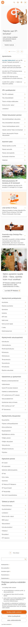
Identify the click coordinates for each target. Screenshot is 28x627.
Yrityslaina (4, 452)
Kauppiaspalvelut (6, 430)
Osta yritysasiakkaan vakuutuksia (10, 122)
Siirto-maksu (5, 477)
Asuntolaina (5, 302)
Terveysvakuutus (6, 359)
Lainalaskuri (5, 108)
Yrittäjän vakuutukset (7, 441)
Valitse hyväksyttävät (14, 616)
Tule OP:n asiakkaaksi (7, 94)
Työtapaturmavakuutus (8, 448)
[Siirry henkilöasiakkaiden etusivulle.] (2, 2)
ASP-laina (4, 316)
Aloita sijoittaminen (7, 427)
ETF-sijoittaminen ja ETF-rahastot (10, 395)
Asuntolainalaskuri (6, 509)
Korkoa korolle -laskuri (8, 105)
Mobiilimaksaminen (7, 331)
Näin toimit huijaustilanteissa (9, 495)
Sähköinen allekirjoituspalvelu (9, 470)
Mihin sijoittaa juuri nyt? (8, 406)
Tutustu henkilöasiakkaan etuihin (10, 126)
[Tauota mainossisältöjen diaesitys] (21, 51)
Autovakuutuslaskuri (7, 527)
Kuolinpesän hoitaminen (8, 156)
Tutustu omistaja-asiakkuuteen (10, 101)
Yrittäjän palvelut (6, 438)
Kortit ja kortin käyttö (7, 324)
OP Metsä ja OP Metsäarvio (9, 484)
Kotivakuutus (5, 352)
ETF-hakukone (5, 538)
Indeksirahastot (6, 384)
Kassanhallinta (5, 420)
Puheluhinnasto (5, 578)
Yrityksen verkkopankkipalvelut (10, 423)
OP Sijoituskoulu (6, 409)
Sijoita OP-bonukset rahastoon (10, 388)
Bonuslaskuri (5, 534)
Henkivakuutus (5, 356)
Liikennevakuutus (6, 345)
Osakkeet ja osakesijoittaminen (10, 391)
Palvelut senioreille (7, 149)
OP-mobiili (4, 463)
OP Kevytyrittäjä (6, 491)
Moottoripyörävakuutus (8, 348)
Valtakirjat (4, 160)
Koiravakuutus (5, 366)
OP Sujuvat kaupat (7, 488)
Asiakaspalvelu (4, 564)
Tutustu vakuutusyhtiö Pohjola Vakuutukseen (10, 134)
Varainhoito (5, 480)
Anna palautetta (5, 568)
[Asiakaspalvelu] (17, 2)
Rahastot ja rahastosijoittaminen (10, 380)
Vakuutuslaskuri (6, 523)
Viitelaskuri (5, 530)
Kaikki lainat (5, 320)
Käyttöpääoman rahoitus (8, 434)
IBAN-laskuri (5, 520)
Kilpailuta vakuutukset (7, 370)
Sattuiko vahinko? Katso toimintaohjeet (12, 130)
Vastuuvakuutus (6, 445)
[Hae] (14, 2)
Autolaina (4, 313)
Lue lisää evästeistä (6, 624)
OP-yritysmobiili (6, 466)
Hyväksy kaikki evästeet (14, 612)
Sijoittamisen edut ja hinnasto (9, 402)
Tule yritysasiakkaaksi (7, 98)
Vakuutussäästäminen (7, 398)
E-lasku (4, 327)
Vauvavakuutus (6, 363)
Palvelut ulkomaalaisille (8, 153)
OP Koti (4, 473)
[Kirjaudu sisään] (21, 2)
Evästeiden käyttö (5, 571)
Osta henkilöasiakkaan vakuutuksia (11, 119)
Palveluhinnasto (5, 575)
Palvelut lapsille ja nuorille (9, 145)
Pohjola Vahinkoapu (7, 505)
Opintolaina (5, 309)
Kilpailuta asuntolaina (7, 306)
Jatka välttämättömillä (14, 620)
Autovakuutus (5, 341)
